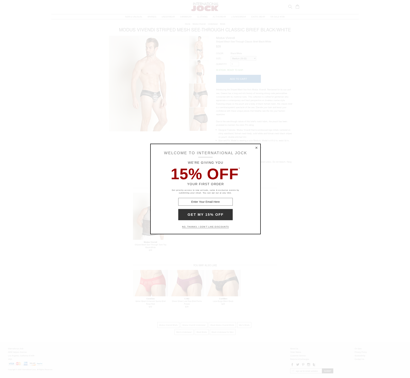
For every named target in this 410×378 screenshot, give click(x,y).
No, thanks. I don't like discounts (205, 227)
